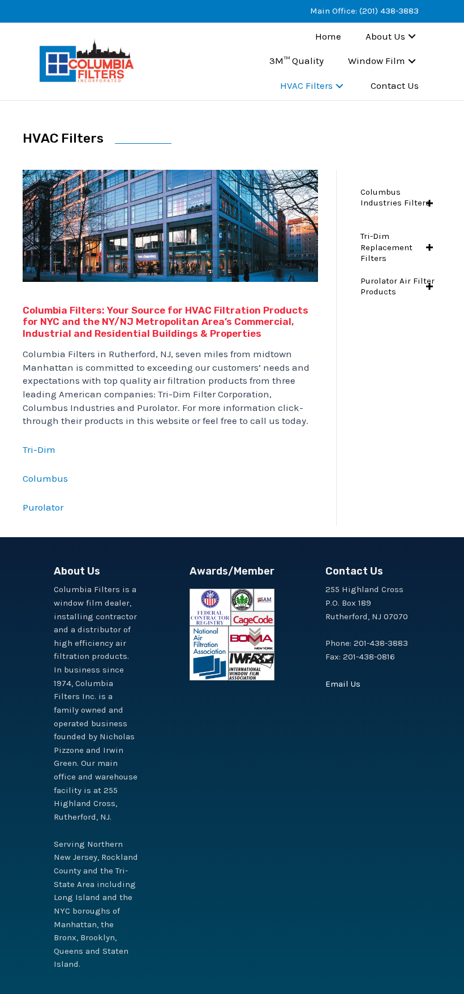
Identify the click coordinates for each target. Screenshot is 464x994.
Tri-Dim (39, 449)
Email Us (342, 684)
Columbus (45, 478)
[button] (412, 36)
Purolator (43, 507)
